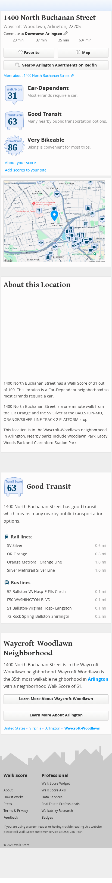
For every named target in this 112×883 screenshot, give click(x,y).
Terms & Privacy (16, 811)
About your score (20, 163)
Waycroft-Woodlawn (82, 728)
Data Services (52, 797)
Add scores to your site (25, 170)
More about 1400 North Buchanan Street (37, 76)
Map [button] (86, 52)
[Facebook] (15, 783)
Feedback (11, 817)
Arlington (56, 26)
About (8, 790)
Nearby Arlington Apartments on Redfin (59, 65)
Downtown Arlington (44, 34)
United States (14, 728)
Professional (55, 775)
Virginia (35, 728)
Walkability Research (57, 811)
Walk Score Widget (56, 783)
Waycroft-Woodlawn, (25, 26)
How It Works (13, 797)
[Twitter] (7, 783)
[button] (54, 215)
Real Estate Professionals (61, 804)
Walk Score (15, 775)
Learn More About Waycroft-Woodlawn (56, 699)
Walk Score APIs (54, 790)
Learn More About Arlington (56, 715)
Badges (47, 817)
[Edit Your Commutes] (66, 32)
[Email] (23, 783)
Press (8, 804)
